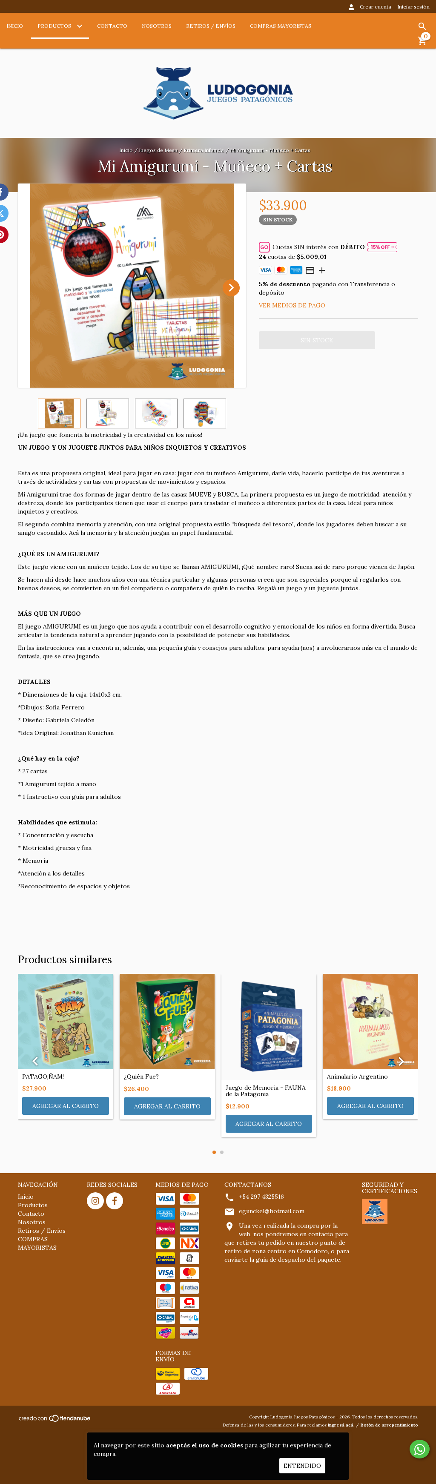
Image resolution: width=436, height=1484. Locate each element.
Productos (54, 26)
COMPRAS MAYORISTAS (280, 26)
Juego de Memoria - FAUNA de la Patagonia (266, 1091)
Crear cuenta (375, 6)
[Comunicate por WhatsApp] (420, 1449)
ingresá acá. (341, 1425)
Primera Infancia (204, 150)
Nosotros (157, 26)
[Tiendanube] (55, 1421)
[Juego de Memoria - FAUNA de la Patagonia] (269, 1027)
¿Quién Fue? (141, 1077)
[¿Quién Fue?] (167, 1021)
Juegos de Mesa (158, 150)
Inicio (14, 26)
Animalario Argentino (357, 1077)
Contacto (112, 26)
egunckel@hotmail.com (271, 1211)
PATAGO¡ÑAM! (43, 1077)
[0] (422, 44)
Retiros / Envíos (210, 26)
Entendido (302, 1466)
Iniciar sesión (413, 6)
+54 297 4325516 (261, 1196)
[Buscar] (422, 26)
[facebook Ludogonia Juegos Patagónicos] (114, 1200)
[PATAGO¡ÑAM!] (65, 1021)
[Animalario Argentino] (370, 1021)
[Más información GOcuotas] (382, 247)
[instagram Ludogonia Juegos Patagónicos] (95, 1200)
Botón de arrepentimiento (389, 1425)
